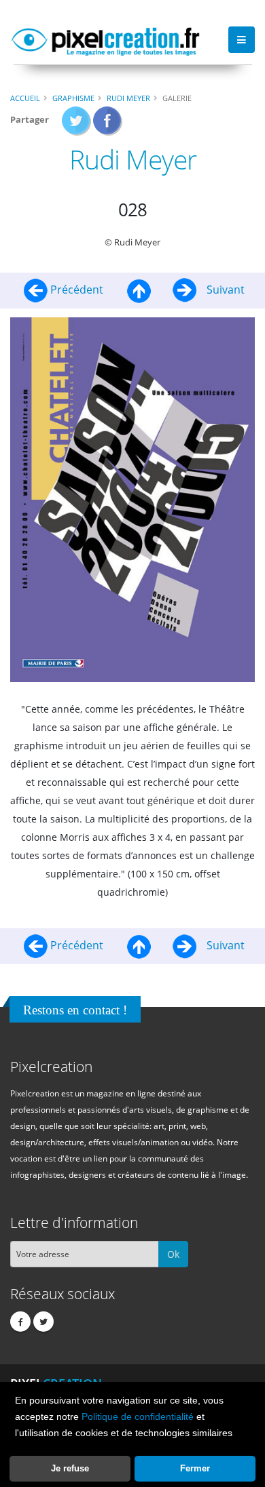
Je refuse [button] (70, 1468)
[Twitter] (43, 1321)
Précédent (77, 289)
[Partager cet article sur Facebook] (107, 125)
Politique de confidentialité (138, 1416)
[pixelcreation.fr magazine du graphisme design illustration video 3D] (105, 39)
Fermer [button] (195, 1468)
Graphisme (73, 98)
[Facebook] (20, 1321)
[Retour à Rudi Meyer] (139, 289)
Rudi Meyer (128, 98)
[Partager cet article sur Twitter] (76, 125)
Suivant (224, 289)
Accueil (25, 98)
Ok (173, 1254)
